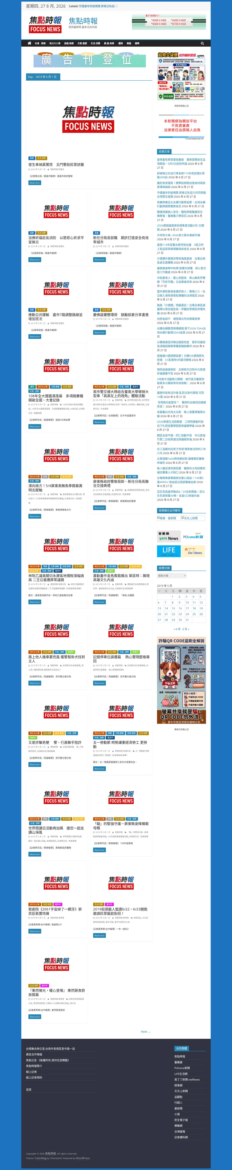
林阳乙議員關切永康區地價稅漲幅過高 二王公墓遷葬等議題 (56, 577)
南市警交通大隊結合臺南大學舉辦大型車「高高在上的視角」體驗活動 (121, 393)
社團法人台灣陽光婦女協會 (57, 1003)
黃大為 (73, 1003)
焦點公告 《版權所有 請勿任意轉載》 (48, 1060)
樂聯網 (178, 1125)
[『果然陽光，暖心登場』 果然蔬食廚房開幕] (57, 948)
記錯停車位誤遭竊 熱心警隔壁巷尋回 (121, 658)
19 (201, 608)
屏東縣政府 (51, 841)
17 (187, 608)
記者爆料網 (181, 1137)
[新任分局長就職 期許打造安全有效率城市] (121, 196)
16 (180, 608)
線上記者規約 (34, 1077)
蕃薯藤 (178, 1062)
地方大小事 (54, 43)
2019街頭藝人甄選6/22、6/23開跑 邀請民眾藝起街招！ (120, 911)
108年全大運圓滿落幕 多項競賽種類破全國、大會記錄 (55, 397)
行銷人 (178, 1102)
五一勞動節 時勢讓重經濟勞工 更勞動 (120, 744)
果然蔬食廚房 (39, 1003)
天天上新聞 (181, 1091)
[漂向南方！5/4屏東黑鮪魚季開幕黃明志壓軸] (57, 439)
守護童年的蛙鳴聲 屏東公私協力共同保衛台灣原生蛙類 (96, 7)
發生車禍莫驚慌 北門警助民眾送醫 (56, 164)
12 (201, 602)
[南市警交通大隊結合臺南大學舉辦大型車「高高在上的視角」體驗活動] (121, 350)
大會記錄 (74, 408)
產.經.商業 (109, 43)
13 (159, 608)
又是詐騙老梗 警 (70, 747)
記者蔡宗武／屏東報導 (120, 494)
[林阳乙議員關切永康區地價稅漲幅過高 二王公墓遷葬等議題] (57, 529)
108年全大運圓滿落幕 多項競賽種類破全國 (50, 408)
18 (194, 608)
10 (187, 602)
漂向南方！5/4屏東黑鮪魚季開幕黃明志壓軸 (55, 487)
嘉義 (32, 158)
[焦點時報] (29, 43)
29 (173, 620)
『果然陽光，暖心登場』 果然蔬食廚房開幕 (56, 992)
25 (194, 614)
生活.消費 (95, 43)
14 (166, 608)
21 (166, 614)
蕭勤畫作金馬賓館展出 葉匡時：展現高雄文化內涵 (121, 577)
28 (166, 620)
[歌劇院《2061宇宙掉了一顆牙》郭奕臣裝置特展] (57, 867)
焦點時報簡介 (34, 1066)
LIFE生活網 (180, 1074)
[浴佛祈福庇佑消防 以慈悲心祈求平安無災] (57, 196)
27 (159, 620)
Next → (146, 1031)
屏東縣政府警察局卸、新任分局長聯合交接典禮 (121, 483)
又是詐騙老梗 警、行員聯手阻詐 (54, 742)
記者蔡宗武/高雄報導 (124, 588)
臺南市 (135, 386)
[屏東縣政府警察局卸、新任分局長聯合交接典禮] (121, 439)
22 (173, 614)
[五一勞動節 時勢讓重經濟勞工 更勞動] (121, 696)
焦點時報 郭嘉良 (57, 169)
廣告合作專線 (34, 1054)
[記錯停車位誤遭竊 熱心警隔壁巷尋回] (121, 615)
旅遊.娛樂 (69, 43)
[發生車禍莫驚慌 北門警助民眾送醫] (89, 85)
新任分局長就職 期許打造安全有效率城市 (121, 239)
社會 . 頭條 (40, 43)
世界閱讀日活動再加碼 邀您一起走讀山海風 (56, 830)
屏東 (45, 476)
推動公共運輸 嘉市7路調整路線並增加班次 (55, 316)
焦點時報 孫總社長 (58, 584)
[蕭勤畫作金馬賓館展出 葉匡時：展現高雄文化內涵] (121, 529)
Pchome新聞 (182, 1068)
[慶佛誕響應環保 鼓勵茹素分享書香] (121, 273)
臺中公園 (109, 922)
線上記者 (31, 1072)
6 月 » (185, 629)
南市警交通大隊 (134, 400)
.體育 (120, 43)
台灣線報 (179, 1131)
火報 (177, 1114)
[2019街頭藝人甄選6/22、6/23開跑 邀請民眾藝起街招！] (121, 867)
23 (180, 614)
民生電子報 (181, 1120)
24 (187, 614)
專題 (129, 43)
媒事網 (178, 1085)
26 (201, 614)
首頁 (28, 1089)
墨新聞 (178, 1108)
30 (180, 620)
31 (187, 620)
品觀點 (178, 1097)
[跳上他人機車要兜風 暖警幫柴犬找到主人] (57, 615)
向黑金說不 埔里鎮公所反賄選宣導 (178, 319)
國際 (137, 43)
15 (173, 608)
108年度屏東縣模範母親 (118, 836)
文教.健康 (82, 43)
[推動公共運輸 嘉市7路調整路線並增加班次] (57, 273)
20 (159, 614)
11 (194, 602)
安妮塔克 (137, 917)
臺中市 (58, 904)
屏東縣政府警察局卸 (135, 490)
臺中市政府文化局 (122, 922)
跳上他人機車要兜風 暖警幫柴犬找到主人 (56, 658)
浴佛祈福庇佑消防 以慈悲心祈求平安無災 (56, 239)
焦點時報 (83, 21)
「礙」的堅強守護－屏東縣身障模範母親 (121, 825)
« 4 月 (177, 629)
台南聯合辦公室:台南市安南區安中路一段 (50, 1049)
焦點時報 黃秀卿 (57, 917)
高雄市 (110, 571)
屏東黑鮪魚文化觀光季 (72, 494)
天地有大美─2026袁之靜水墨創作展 (178, 235)
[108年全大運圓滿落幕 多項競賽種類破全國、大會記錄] (57, 350)
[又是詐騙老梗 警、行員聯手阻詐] (57, 696)
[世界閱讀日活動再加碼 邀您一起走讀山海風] (57, 782)
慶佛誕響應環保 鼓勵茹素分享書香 (121, 314)
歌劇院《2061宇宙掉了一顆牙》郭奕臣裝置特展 (55, 911)
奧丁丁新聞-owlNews (187, 1079)
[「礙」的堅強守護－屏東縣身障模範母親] (121, 782)
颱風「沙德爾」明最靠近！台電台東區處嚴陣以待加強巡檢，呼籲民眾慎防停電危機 (181, 309)
